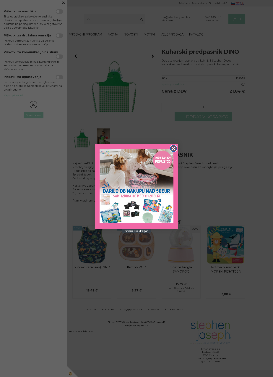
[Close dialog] (173, 148)
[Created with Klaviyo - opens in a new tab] (136, 231)
